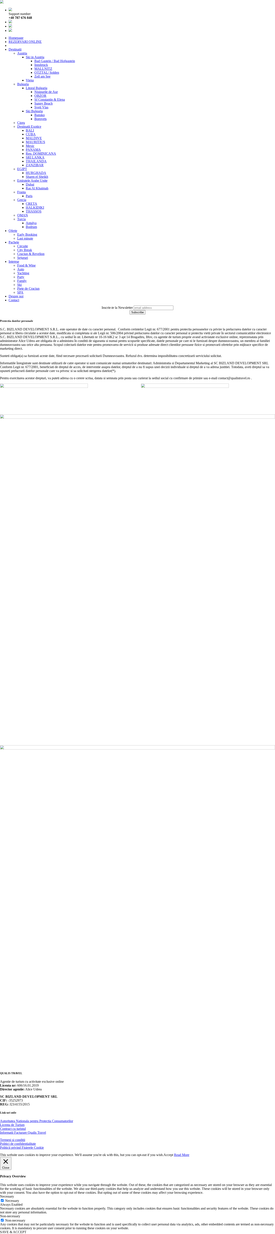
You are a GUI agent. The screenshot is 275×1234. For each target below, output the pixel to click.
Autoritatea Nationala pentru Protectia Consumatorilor (36, 1121)
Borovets (40, 119)
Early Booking (27, 234)
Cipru (21, 122)
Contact (14, 300)
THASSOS (33, 211)
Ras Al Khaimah (37, 188)
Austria (22, 53)
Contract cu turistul (13, 1129)
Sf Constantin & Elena (49, 99)
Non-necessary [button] (10, 1216)
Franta (21, 192)
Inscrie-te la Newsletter (117, 307)
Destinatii (15, 49)
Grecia (21, 200)
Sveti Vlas (41, 107)
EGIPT (22, 169)
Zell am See (42, 76)
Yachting (23, 273)
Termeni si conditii (12, 1140)
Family (22, 281)
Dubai (30, 184)
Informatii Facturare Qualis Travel (23, 1132)
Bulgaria (23, 84)
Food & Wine (26, 265)
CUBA (31, 134)
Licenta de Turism (12, 1125)
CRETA (31, 203)
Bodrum (31, 227)
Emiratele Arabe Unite (32, 180)
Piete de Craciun (28, 288)
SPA (20, 292)
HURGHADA (36, 173)
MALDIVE (34, 138)
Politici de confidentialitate (18, 1144)
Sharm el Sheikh (37, 176)
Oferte (13, 230)
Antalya (31, 223)
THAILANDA (36, 161)
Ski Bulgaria (34, 111)
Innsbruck (41, 65)
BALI (30, 130)
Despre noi (16, 296)
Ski (19, 284)
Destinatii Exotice (29, 126)
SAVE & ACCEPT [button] (13, 1232)
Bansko (39, 115)
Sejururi (22, 257)
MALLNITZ (43, 68)
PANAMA (33, 149)
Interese (14, 261)
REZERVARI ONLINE (25, 41)
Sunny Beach (43, 103)
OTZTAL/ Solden (46, 72)
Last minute (25, 238)
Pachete (14, 242)
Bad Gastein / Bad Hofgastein (54, 61)
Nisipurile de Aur (46, 92)
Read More (181, 1155)
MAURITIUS (35, 142)
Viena (30, 80)
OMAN (22, 215)
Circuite (22, 246)
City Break (24, 250)
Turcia (21, 219)
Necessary (12, 1201)
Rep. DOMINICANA (41, 153)
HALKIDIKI (35, 207)
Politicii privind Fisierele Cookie (22, 1147)
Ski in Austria (35, 57)
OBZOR (40, 95)
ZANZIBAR (35, 165)
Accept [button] (168, 1155)
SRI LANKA (35, 157)
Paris (29, 196)
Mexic (30, 146)
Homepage (16, 38)
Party (20, 277)
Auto (20, 269)
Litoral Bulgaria (36, 88)
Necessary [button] (7, 1196)
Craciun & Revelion (30, 254)
